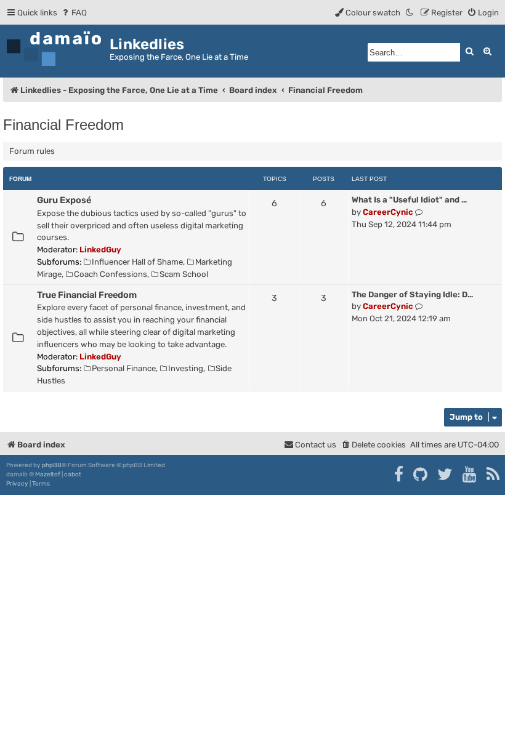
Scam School (184, 274)
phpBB (52, 465)
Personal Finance (124, 368)
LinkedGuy (100, 249)
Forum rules (32, 151)
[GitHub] (421, 474)
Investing (185, 368)
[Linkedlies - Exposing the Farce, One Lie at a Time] (56, 49)
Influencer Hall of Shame (137, 261)
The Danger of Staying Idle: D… (412, 294)
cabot (72, 474)
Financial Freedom (63, 124)
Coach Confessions (110, 274)
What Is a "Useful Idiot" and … (409, 199)
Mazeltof (47, 474)
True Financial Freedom (87, 294)
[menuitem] (73, 13)
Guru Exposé (64, 200)
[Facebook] (399, 474)
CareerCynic (388, 212)
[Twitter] (445, 474)
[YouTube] (470, 474)
